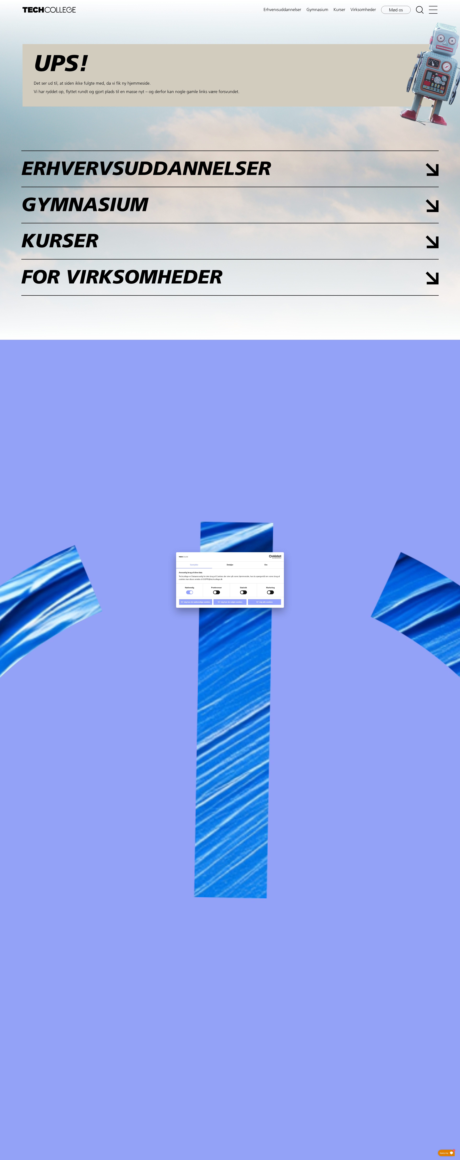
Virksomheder (363, 10)
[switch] (216, 592)
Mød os (396, 10)
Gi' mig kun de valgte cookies (230, 602)
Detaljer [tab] (230, 565)
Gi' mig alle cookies (264, 602)
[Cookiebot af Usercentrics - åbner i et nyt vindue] (270, 557)
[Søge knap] (420, 10)
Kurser (339, 10)
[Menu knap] (433, 10)
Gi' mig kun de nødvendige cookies (195, 602)
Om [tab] (265, 565)
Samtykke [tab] (194, 565)
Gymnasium (317, 10)
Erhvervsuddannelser (282, 10)
